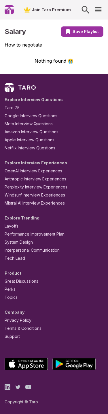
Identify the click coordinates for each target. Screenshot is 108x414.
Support (12, 336)
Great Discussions (21, 281)
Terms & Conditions (23, 328)
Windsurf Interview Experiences (35, 194)
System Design (19, 242)
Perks (10, 289)
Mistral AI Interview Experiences (35, 203)
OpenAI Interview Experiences (33, 170)
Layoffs (11, 226)
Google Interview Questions (31, 115)
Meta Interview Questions (29, 123)
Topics (11, 297)
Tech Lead (15, 258)
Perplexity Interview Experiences (36, 186)
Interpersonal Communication (32, 250)
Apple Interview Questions (29, 139)
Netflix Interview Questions (30, 147)
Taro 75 (12, 107)
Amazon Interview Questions (31, 131)
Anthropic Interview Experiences (35, 178)
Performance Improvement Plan (35, 234)
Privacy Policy (18, 320)
